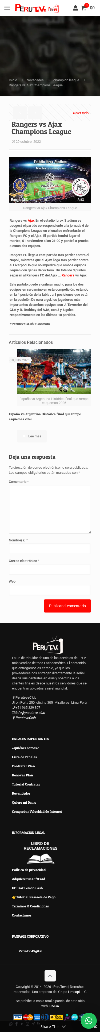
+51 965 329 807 (27, 708)
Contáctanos (21, 915)
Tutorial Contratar (26, 784)
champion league (66, 80)
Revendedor (21, 793)
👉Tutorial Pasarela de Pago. (34, 897)
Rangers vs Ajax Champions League (36, 85)
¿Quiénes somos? (25, 748)
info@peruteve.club (30, 713)
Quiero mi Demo (24, 802)
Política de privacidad (29, 870)
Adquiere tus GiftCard (28, 879)
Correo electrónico (24, 561)
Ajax (31, 220)
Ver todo (82, 113)
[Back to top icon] (50, 975)
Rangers (68, 275)
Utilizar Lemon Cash (27, 888)
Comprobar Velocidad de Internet (37, 811)
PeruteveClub (25, 718)
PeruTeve (60, 987)
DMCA (54, 1006)
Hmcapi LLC (77, 992)
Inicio (13, 80)
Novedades (35, 80)
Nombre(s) (18, 540)
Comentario (19, 482)
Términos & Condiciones (30, 906)
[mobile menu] (7, 8)
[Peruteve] (36, 8)
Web (12, 581)
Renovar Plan (22, 775)
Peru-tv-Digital (30, 951)
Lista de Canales (24, 757)
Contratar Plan (23, 766)
